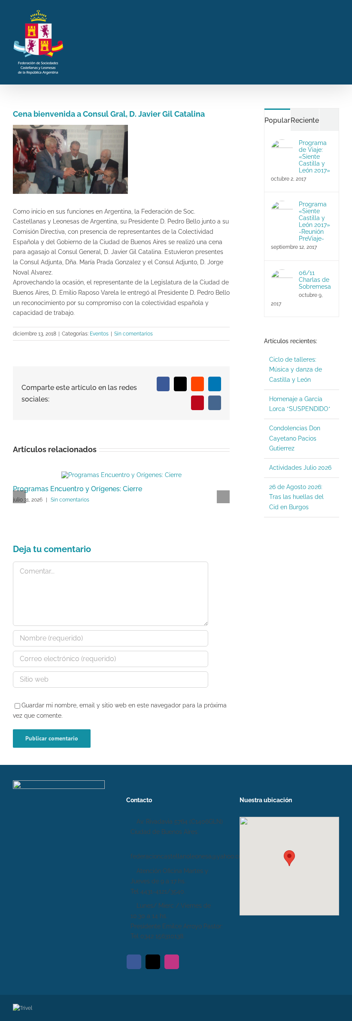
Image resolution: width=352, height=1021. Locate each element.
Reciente (305, 120)
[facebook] (134, 962)
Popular (277, 120)
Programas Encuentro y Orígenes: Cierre (77, 489)
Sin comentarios (133, 334)
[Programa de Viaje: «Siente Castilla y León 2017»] (282, 144)
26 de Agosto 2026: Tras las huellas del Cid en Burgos (296, 496)
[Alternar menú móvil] (335, 40)
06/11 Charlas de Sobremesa (315, 279)
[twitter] (153, 962)
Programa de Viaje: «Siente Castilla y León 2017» (314, 156)
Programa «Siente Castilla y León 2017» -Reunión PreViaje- (314, 221)
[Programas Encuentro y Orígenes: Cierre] (121, 474)
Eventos (99, 334)
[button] (289, 858)
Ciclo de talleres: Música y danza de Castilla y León (295, 369)
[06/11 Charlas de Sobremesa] (282, 274)
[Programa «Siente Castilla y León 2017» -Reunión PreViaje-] (282, 205)
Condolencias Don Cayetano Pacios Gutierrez (294, 438)
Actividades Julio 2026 (300, 467)
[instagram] (171, 962)
